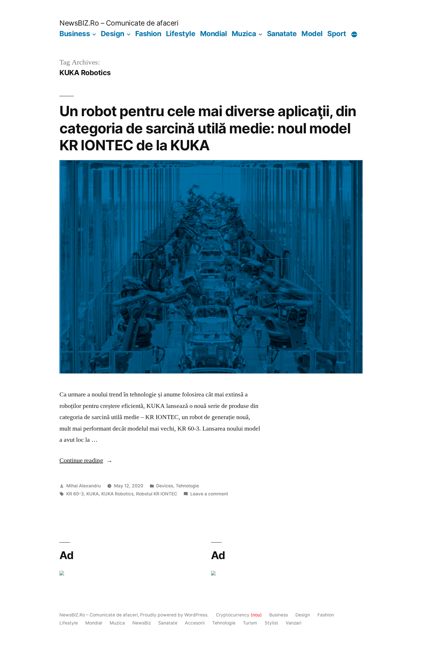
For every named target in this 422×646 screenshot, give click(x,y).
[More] (354, 34)
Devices (164, 486)
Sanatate (282, 33)
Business (74, 33)
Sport (336, 33)
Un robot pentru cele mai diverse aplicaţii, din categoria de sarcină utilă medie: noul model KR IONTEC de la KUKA (207, 128)
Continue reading (86, 460)
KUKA (92, 494)
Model (312, 33)
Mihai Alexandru (83, 486)
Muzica (244, 33)
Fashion (148, 33)
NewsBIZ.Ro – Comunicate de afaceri (118, 23)
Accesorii (195, 623)
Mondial (213, 33)
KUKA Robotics (117, 494)
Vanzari (293, 623)
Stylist (271, 623)
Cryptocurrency (239, 615)
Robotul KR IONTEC (156, 494)
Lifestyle (180, 33)
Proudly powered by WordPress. (175, 615)
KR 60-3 (75, 494)
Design (112, 33)
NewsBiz (141, 623)
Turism (250, 623)
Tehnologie (187, 486)
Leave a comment (209, 494)
